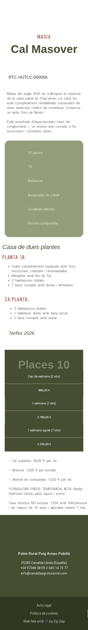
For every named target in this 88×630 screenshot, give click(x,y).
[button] (8, 15)
